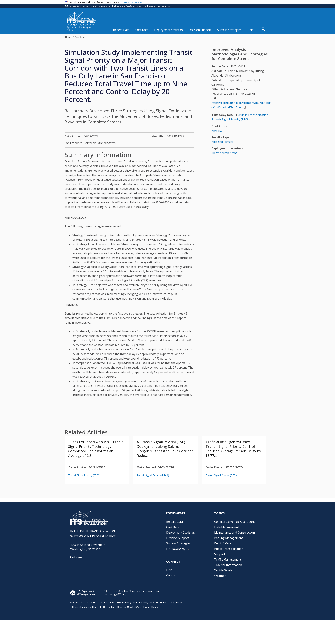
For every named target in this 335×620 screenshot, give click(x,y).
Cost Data (141, 30)
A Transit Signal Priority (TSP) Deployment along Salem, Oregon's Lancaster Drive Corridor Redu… (165, 449)
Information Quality (143, 602)
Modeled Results (222, 142)
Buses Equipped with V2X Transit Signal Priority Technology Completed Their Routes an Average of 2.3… (95, 449)
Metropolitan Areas (224, 153)
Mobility (216, 131)
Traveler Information (228, 565)
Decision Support (200, 30)
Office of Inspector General (86, 606)
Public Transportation (253, 115)
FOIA (112, 602)
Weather (220, 576)
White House (151, 606)
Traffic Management (227, 559)
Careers (103, 602)
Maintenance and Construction (234, 532)
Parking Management (228, 538)
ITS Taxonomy (175, 549)
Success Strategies (229, 30)
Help (250, 30)
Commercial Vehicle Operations (234, 522)
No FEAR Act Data (165, 602)
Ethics (179, 602)
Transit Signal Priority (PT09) (84, 475)
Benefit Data (121, 30)
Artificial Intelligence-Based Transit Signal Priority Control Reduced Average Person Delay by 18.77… (233, 449)
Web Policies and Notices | (84, 602)
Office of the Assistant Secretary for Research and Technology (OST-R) (131, 592)
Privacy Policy (124, 602)
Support (219, 554)
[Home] (81, 17)
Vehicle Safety (223, 570)
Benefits (79, 37)
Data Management (226, 527)
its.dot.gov (76, 557)
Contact (171, 575)
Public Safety (222, 543)
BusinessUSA (124, 606)
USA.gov (138, 606)
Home (68, 37)
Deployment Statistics (168, 30)
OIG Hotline (109, 606)
